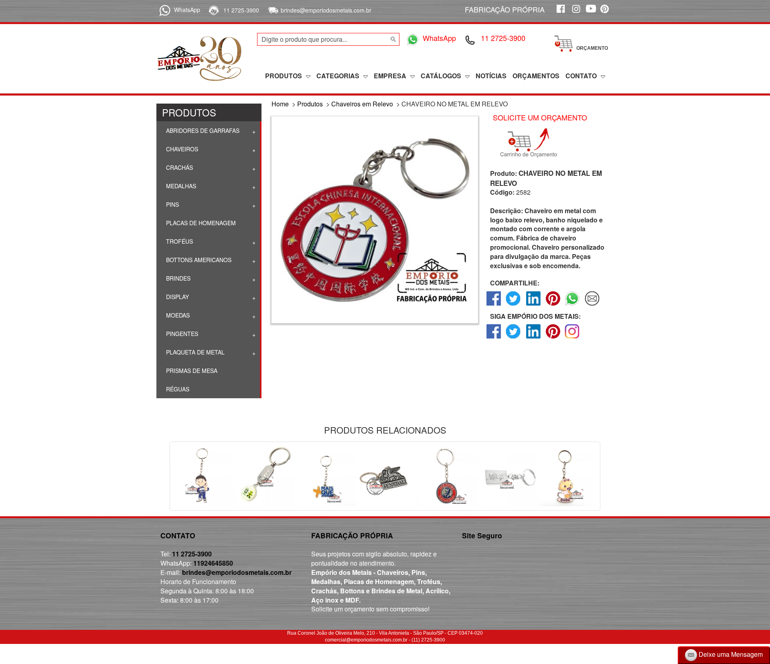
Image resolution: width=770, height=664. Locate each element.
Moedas (177, 315)
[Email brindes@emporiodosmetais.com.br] (272, 10)
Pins (171, 204)
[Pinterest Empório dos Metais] (606, 13)
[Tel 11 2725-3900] (470, 39)
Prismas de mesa (190, 371)
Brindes (177, 278)
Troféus (178, 241)
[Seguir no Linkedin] (533, 338)
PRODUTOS (283, 75)
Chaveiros (181, 149)
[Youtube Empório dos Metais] (590, 13)
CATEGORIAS (337, 75)
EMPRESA (390, 75)
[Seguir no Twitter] (513, 338)
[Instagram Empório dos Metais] (575, 13)
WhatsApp (187, 10)
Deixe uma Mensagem (730, 654)
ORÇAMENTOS (536, 75)
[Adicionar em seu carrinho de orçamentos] (532, 143)
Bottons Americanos (197, 260)
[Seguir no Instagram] (572, 338)
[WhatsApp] (163, 10)
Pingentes (181, 334)
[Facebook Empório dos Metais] (560, 13)
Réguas (176, 389)
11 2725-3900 (241, 10)
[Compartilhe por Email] (592, 305)
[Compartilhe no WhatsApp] (572, 305)
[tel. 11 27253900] (213, 10)
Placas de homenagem (200, 223)
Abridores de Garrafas (201, 130)
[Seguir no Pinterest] (553, 338)
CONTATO (581, 75)
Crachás (178, 167)
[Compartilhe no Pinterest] (553, 305)
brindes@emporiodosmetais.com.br (326, 10)
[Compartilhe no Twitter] (513, 305)
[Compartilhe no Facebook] (494, 305)
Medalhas (180, 186)
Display (176, 297)
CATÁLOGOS (441, 75)
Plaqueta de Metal (194, 352)
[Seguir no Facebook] (494, 338)
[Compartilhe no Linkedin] (533, 305)
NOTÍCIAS (491, 75)
